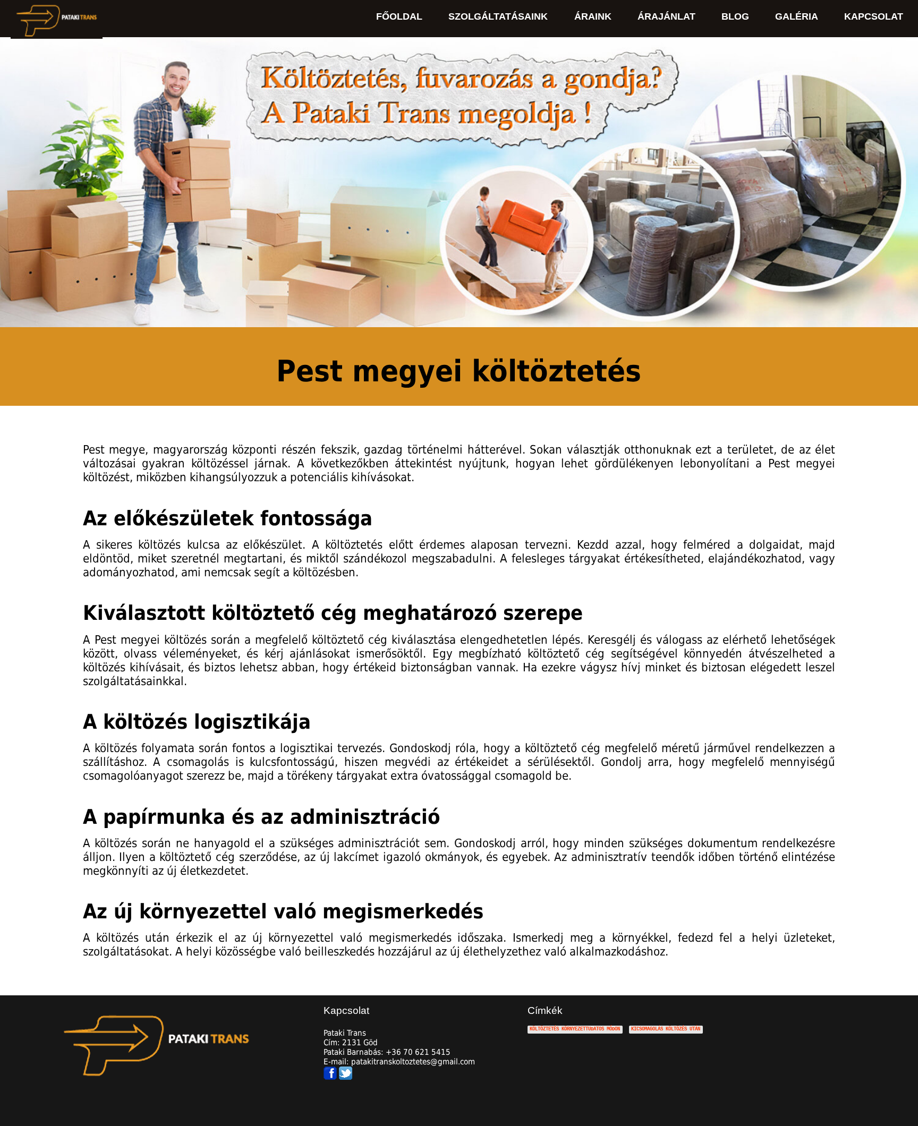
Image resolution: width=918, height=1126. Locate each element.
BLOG (735, 16)
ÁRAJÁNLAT (666, 16)
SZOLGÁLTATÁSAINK (498, 16)
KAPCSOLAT (873, 16)
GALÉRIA (796, 16)
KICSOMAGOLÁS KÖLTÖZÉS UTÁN (665, 1030)
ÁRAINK (592, 16)
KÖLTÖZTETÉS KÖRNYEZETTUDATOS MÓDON (575, 1030)
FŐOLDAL (399, 16)
